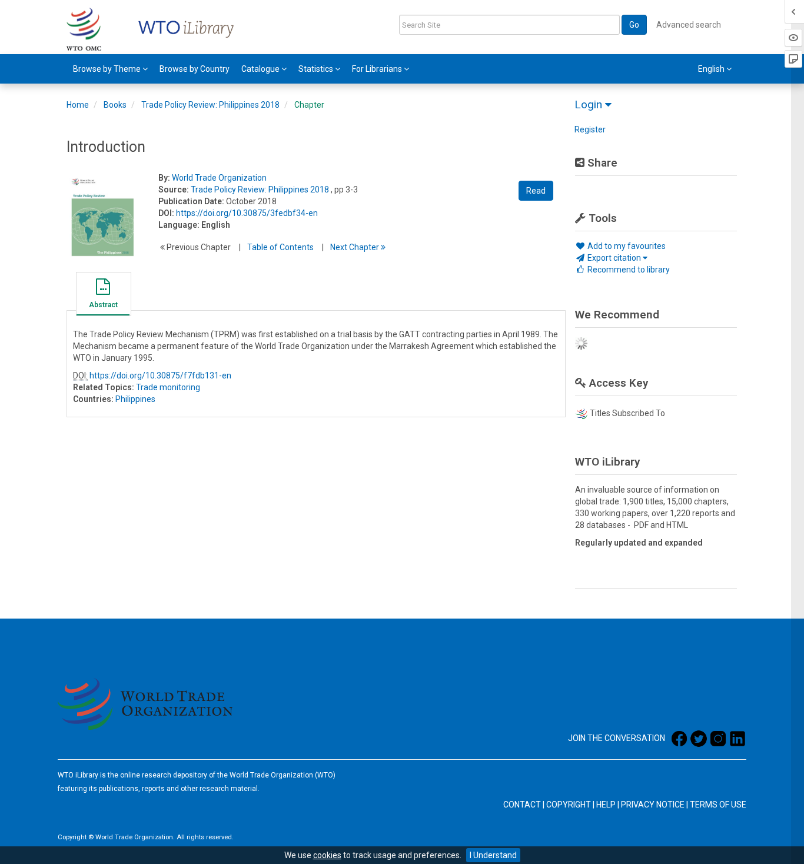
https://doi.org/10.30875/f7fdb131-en (160, 375)
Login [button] (589, 104)
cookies (327, 855)
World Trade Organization (219, 177)
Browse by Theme (107, 69)
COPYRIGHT (568, 804)
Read (536, 190)
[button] (103, 295)
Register (590, 129)
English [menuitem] (712, 69)
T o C (280, 247)
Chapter (309, 104)
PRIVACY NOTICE (653, 804)
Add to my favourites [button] (626, 246)
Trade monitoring (168, 387)
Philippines (135, 399)
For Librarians (378, 69)
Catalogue (261, 69)
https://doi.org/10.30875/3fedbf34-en (247, 213)
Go (634, 24)
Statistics (316, 69)
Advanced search (688, 24)
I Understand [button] (493, 855)
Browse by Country (195, 69)
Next (355, 247)
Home (78, 104)
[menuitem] (110, 69)
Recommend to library (628, 269)
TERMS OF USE (718, 804)
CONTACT (522, 804)
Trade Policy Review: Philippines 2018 (210, 104)
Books (115, 104)
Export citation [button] (614, 257)
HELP (606, 804)
